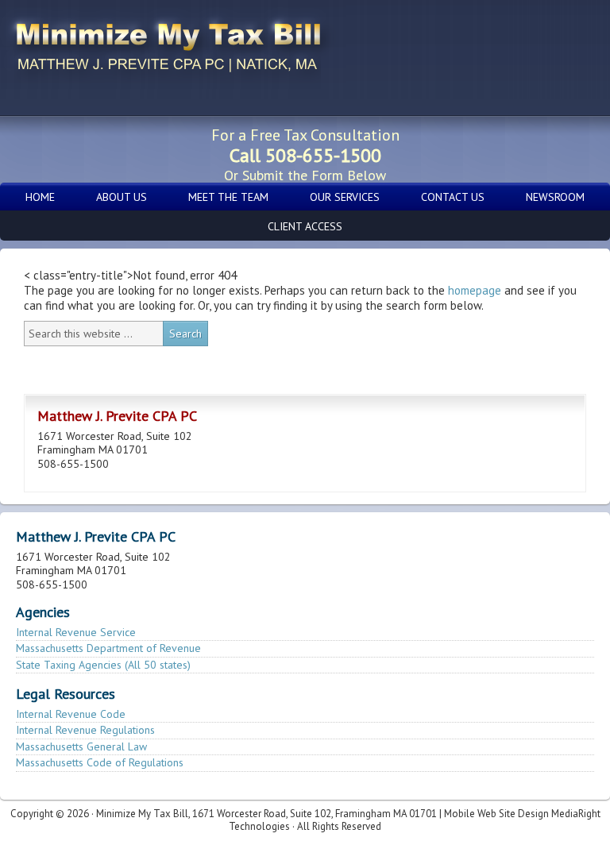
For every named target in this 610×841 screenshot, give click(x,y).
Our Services (345, 197)
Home (40, 197)
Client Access (305, 226)
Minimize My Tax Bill (127, 49)
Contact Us (453, 197)
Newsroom (555, 197)
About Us (121, 197)
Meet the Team (228, 197)
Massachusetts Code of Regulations (99, 762)
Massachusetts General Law (81, 746)
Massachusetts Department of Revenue (108, 648)
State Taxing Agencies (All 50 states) (103, 665)
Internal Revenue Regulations (85, 730)
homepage (474, 290)
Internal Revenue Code (70, 714)
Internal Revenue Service (76, 632)
